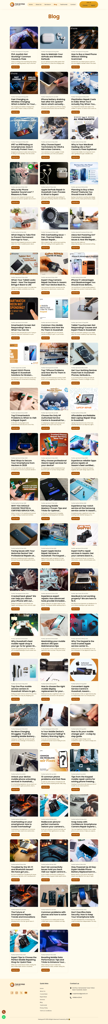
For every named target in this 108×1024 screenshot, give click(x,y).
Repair (93, 5)
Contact (73, 4)
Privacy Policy (44, 1008)
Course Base (43, 994)
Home (31, 4)
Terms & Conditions (46, 1011)
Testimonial (63, 4)
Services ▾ (48, 4)
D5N (67, 1019)
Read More (15, 67)
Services (42, 999)
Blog (55, 4)
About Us (38, 4)
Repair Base (43, 997)
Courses (85, 5)
